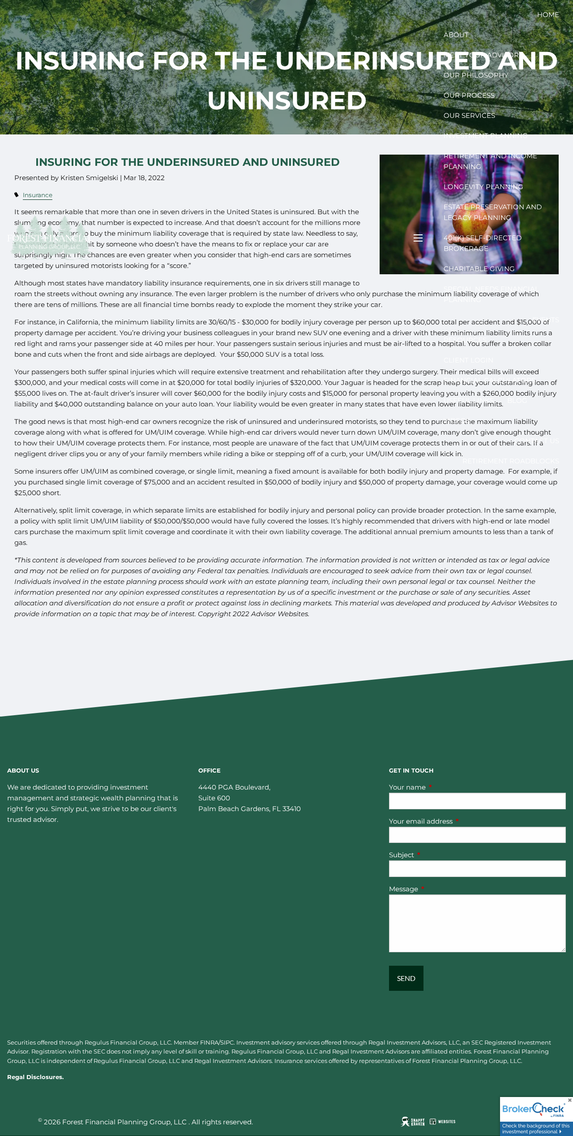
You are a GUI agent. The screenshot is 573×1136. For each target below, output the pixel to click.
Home (548, 14)
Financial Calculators (489, 380)
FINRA (209, 1042)
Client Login (468, 360)
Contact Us (536, 440)
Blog (517, 400)
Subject (436, 855)
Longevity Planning (483, 186)
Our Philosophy (476, 75)
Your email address (455, 821)
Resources (465, 340)
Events (545, 319)
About (456, 34)
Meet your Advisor (481, 55)
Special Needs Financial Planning (491, 294)
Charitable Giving (479, 268)
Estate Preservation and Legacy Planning (493, 212)
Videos (457, 420)
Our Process (469, 95)
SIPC (227, 1042)
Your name (442, 787)
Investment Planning (486, 135)
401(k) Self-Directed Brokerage (483, 243)
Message (438, 889)
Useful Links (469, 400)
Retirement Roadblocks (510, 461)
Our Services (469, 115)
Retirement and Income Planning (490, 161)
